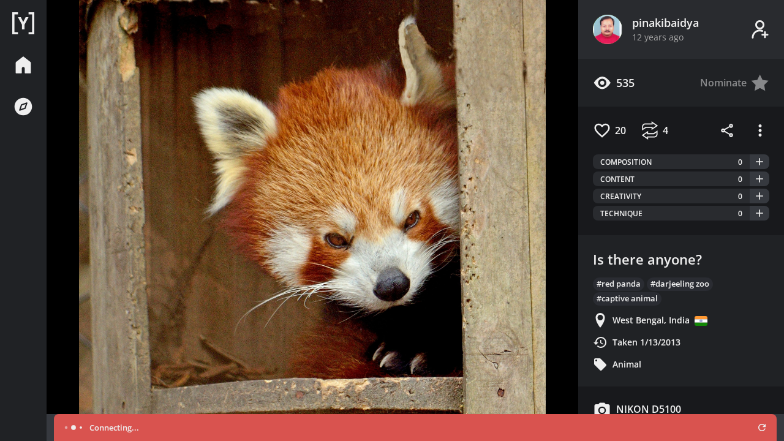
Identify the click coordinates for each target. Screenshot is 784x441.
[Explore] (23, 106)
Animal (626, 364)
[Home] (23, 23)
